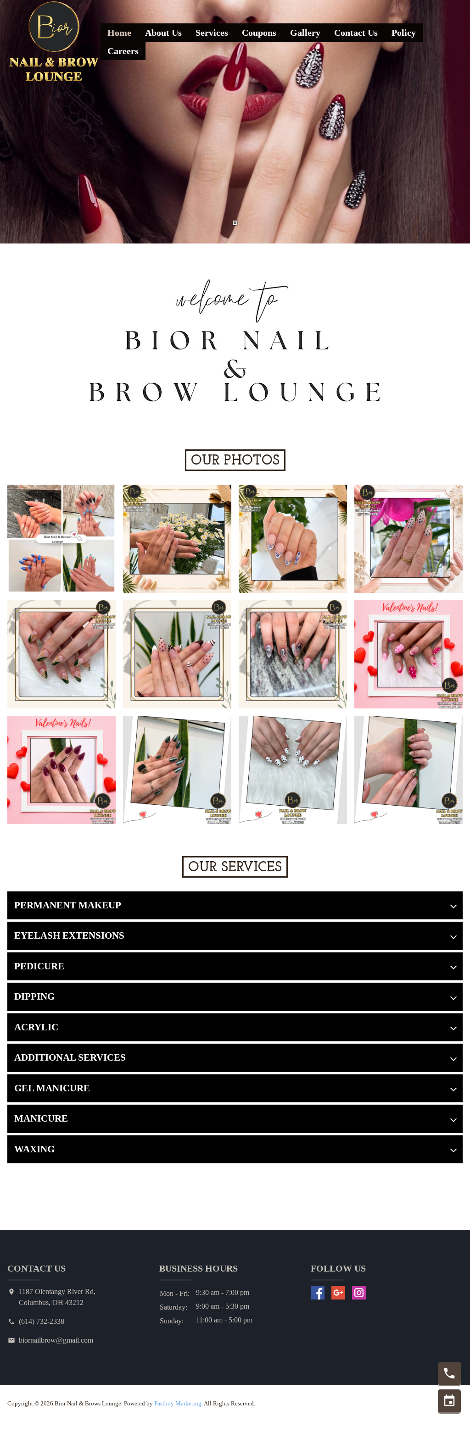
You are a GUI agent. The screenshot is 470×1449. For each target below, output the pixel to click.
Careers (123, 51)
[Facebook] (318, 1293)
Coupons (259, 33)
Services (212, 33)
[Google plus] (338, 1293)
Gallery (305, 33)
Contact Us (356, 33)
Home (119, 33)
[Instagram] (359, 1293)
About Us (163, 33)
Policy (404, 33)
